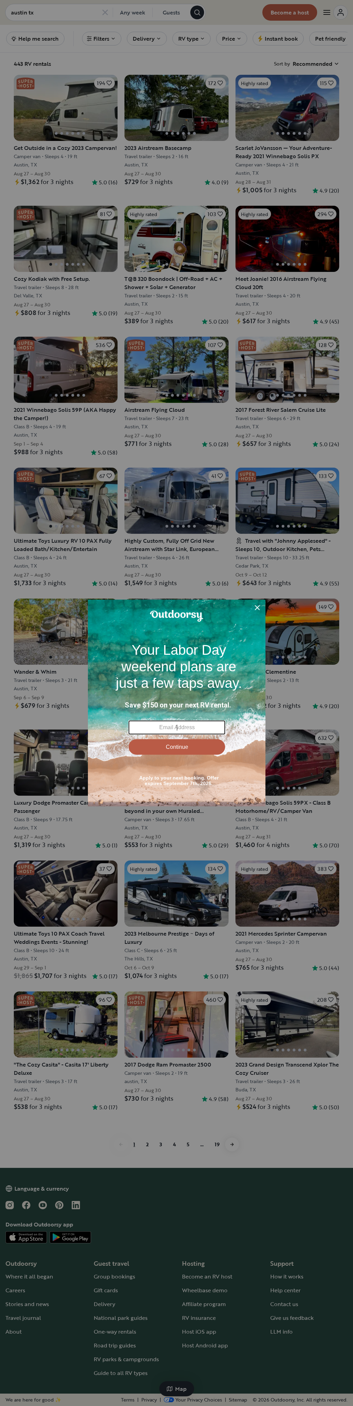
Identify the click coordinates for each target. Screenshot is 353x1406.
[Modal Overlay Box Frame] (176, 703)
